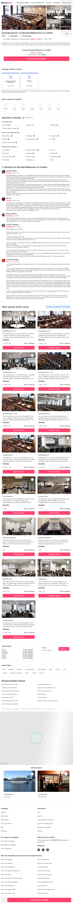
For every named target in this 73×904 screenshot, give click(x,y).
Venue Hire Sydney (42, 893)
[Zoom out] (71, 716)
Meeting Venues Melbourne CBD (10, 700)
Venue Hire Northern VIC (8, 885)
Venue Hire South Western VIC (46, 889)
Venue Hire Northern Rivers (45, 882)
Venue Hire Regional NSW (8, 889)
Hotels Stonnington (42, 697)
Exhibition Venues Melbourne (44, 691)
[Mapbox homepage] (4, 763)
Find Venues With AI (23, 2)
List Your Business (38, 2)
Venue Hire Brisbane (43, 859)
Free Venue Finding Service (45, 823)
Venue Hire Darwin (42, 867)
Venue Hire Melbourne (43, 878)
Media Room (4, 816)
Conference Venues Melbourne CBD (46, 687)
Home (3, 709)
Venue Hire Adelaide (6, 859)
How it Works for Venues (8, 841)
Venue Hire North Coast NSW (9, 882)
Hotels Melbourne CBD (7, 697)
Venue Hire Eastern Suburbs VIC (10, 870)
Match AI (39, 816)
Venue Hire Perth (42, 885)
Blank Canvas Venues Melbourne (10, 684)
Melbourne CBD (25, 709)
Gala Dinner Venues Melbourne (9, 694)
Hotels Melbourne (41, 694)
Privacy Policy (5, 819)
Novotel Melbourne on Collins (37, 709)
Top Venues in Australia (43, 827)
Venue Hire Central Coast (44, 863)
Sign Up (57, 2)
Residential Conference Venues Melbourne (47, 700)
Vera (38, 812)
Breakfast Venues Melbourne (44, 684)
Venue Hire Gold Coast (43, 870)
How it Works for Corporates (45, 819)
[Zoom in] (71, 713)
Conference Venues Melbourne (9, 687)
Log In (50, 2)
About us (3, 812)
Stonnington (16, 709)
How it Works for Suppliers (8, 845)
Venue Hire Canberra (7, 863)
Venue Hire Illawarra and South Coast (11, 878)
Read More (6, 339)
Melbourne (9, 709)
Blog (2, 827)
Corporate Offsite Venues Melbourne (10, 691)
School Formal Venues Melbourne (10, 704)
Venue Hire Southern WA (8, 893)
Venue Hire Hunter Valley (44, 874)
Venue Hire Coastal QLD (8, 867)
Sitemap (39, 831)
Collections (4, 831)
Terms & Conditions (6, 823)
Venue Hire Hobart (6, 874)
